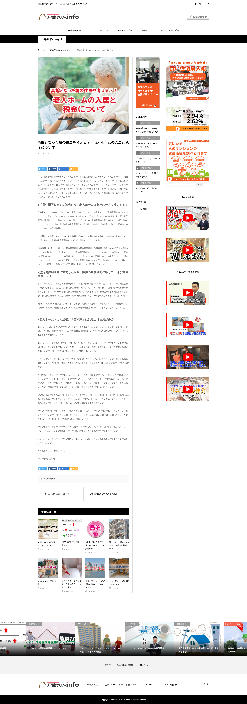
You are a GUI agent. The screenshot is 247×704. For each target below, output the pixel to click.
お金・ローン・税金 (101, 30)
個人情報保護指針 (127, 665)
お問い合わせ (144, 665)
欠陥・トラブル (124, 30)
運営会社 (110, 665)
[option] (24, 639)
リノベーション (146, 30)
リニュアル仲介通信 (170, 30)
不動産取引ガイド (76, 30)
